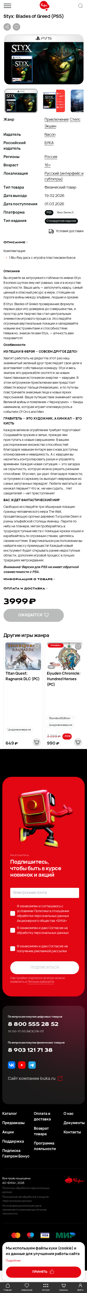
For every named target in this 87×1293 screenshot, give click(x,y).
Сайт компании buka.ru (31, 1079)
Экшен (50, 126)
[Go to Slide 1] (21, 101)
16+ (48, 165)
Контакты (72, 1132)
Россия (51, 157)
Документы (74, 1123)
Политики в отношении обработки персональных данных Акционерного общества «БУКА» (43, 916)
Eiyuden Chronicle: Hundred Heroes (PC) (64, 679)
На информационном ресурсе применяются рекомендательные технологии (24, 1209)
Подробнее (13, 1260)
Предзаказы (13, 1123)
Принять (40, 1272)
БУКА (49, 143)
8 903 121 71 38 (30, 1050)
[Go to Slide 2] (53, 101)
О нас (69, 1114)
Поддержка (13, 1142)
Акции (8, 1132)
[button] (43, 59)
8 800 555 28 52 (33, 1024)
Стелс (75, 120)
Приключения (57, 120)
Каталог (9, 1114)
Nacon (50, 135)
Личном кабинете (41, 982)
